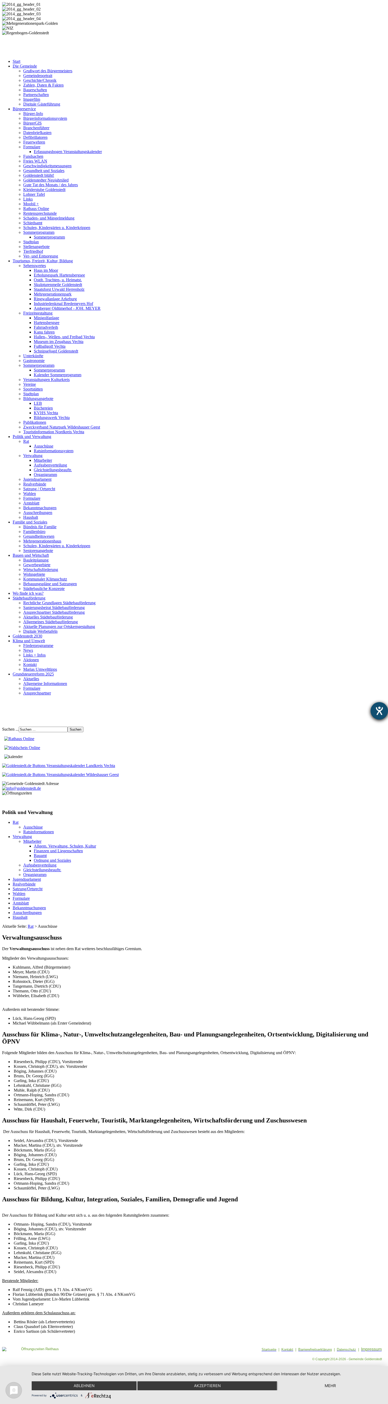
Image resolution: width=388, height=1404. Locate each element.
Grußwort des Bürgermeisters (47, 71)
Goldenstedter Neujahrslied (46, 180)
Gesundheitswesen (38, 536)
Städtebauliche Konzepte (44, 588)
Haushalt (30, 517)
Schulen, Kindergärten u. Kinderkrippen (56, 227)
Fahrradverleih (46, 327)
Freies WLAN (35, 161)
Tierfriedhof (33, 251)
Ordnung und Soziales (52, 860)
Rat (26, 441)
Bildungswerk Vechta (52, 417)
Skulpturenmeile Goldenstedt (58, 284)
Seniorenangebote (38, 550)
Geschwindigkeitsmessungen (47, 166)
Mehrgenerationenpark (53, 294)
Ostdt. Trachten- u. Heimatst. (58, 280)
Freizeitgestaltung (38, 313)
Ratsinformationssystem (53, 451)
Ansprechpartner (37, 693)
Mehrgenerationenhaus (42, 541)
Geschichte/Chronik (39, 80)
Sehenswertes (34, 265)
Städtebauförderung (29, 598)
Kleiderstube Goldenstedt (44, 189)
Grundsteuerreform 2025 (33, 674)
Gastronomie (34, 360)
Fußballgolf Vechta (49, 346)
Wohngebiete (34, 574)
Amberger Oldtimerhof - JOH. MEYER (67, 308)
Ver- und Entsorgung (40, 256)
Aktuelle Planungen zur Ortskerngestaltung (59, 626)
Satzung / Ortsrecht (39, 489)
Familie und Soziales (30, 522)
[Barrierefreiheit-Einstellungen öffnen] (379, 711)
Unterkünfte (33, 356)
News (28, 650)
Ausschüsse (43, 446)
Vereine (29, 384)
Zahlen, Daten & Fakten (43, 85)
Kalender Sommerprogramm (57, 375)
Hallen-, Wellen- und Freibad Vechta (64, 337)
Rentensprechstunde (40, 213)
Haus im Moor (46, 270)
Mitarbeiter (43, 460)
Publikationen (34, 422)
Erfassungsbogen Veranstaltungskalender (68, 151)
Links (28, 199)
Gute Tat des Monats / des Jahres (50, 185)
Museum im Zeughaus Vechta (58, 341)
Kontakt (30, 664)
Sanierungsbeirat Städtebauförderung (54, 607)
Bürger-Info (33, 113)
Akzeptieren (207, 1385)
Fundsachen (33, 156)
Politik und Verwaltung (32, 436)
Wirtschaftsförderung (40, 569)
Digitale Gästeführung (41, 104)
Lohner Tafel (34, 194)
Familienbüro (34, 531)
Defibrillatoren (35, 137)
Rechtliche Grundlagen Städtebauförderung (59, 603)
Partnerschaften (36, 94)
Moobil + (31, 204)
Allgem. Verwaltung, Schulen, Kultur (65, 846)
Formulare (31, 147)
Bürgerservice (24, 109)
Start (16, 61)
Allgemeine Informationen (45, 683)
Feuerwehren (34, 142)
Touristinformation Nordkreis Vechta (53, 432)
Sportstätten (33, 389)
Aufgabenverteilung (50, 465)
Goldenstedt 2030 (27, 636)
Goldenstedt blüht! (38, 175)
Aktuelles (31, 679)
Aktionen (31, 660)
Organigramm (45, 474)
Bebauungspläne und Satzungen (50, 584)
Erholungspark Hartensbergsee (59, 275)
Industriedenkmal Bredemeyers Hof (63, 303)
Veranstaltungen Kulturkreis (46, 379)
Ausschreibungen (37, 512)
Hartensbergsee (46, 322)
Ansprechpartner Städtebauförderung (54, 612)
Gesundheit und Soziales (43, 170)
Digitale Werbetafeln (40, 631)
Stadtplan (31, 242)
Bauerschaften (35, 90)
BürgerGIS (32, 123)
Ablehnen (84, 1385)
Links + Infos (34, 655)
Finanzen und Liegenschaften (58, 851)
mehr (330, 1385)
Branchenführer (36, 128)
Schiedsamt (32, 223)
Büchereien (43, 408)
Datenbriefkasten (37, 132)
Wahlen (29, 493)
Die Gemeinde (25, 66)
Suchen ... (10, 729)
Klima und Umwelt (29, 641)
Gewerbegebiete (36, 565)
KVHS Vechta (46, 413)
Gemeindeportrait (37, 75)
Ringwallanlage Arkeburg (55, 299)
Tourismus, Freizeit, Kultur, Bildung (43, 261)
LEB (38, 403)
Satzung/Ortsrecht (27, 889)
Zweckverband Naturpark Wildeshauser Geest (61, 427)
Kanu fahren (44, 332)
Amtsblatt (31, 503)
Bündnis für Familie (39, 527)
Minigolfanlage (46, 318)
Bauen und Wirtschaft (31, 555)
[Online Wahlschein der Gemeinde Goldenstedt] (22, 747)
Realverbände (34, 484)
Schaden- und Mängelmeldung (48, 218)
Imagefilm (31, 99)
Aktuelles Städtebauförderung (48, 617)
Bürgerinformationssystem (45, 118)
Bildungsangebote (38, 398)
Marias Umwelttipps (40, 669)
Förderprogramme (38, 645)
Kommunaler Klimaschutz (45, 579)
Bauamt (40, 855)
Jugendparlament (37, 479)
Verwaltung (32, 455)
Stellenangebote (36, 246)
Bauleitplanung (36, 560)
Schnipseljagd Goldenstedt (56, 351)
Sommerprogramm (38, 232)
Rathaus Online (36, 208)
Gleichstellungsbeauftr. (53, 470)
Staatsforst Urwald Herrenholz (59, 289)
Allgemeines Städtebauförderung (50, 622)
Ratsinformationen (38, 832)
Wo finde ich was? (28, 593)
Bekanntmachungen (39, 508)
